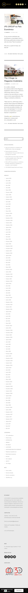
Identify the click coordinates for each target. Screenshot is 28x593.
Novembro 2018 (9, 388)
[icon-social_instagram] (21, 4)
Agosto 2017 (8, 421)
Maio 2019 (8, 374)
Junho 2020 (8, 344)
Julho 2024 (8, 229)
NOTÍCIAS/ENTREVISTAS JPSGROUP (13, 449)
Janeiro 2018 (8, 409)
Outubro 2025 (9, 197)
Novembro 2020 (9, 332)
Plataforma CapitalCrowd (11, 451)
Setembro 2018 (9, 393)
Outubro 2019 (9, 363)
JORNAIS (8, 442)
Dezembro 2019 (9, 358)
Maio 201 (8, 428)
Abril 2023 (8, 264)
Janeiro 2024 (8, 243)
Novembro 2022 (9, 276)
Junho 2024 (8, 232)
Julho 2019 (8, 370)
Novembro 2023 (9, 248)
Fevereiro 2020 (9, 353)
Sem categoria (9, 458)
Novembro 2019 (9, 360)
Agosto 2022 (8, 283)
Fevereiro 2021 (9, 325)
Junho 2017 (8, 423)
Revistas (15, 53)
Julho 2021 (8, 314)
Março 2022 (8, 295)
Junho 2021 (8, 316)
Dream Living (8, 437)
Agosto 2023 (8, 255)
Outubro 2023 (9, 250)
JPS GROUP (10, 53)
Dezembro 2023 (9, 246)
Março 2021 (8, 323)
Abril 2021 (8, 321)
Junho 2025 (8, 204)
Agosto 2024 (8, 227)
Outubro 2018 (9, 391)
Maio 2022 (8, 290)
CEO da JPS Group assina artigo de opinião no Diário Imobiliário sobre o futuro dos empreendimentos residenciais (14, 158)
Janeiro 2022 (8, 300)
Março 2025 (8, 211)
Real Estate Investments (11, 454)
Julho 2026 (8, 180)
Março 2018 (8, 405)
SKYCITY (7, 461)
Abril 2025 (8, 208)
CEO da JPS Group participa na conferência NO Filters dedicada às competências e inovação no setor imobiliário (14, 163)
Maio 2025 (8, 206)
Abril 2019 (8, 377)
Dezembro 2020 (9, 330)
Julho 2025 (8, 201)
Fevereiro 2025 (9, 213)
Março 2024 (8, 239)
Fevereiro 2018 (9, 407)
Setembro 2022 (9, 281)
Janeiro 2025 (8, 215)
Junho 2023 (8, 260)
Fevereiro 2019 (9, 381)
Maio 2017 (8, 426)
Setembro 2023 (9, 253)
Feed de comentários (10, 475)
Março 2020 (8, 351)
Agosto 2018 (8, 395)
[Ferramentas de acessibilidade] (5, 590)
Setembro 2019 (9, 365)
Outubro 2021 (9, 307)
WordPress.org (9, 477)
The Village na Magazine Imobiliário (13, 79)
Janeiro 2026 (8, 194)
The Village (20, 53)
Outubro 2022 (9, 278)
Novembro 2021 (9, 304)
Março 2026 (8, 190)
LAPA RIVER (8, 447)
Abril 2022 (8, 293)
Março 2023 (8, 267)
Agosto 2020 (8, 339)
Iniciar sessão (8, 470)
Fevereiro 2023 (9, 269)
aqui (10, 116)
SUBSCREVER (18, 590)
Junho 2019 (8, 372)
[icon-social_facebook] (16, 4)
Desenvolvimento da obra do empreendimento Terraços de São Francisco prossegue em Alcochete (14, 153)
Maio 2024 (8, 234)
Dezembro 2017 (9, 412)
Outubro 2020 (9, 335)
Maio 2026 (8, 185)
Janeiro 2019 (8, 384)
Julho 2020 (8, 342)
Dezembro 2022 (9, 274)
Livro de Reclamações (9, 530)
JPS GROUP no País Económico (12, 28)
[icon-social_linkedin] (18, 4)
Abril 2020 (8, 349)
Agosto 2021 (8, 311)
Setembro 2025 (9, 199)
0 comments (7, 32)
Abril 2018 (8, 402)
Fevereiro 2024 (9, 241)
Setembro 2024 (9, 225)
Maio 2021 (8, 318)
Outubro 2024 (9, 222)
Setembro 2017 (9, 419)
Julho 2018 (8, 398)
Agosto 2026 (8, 178)
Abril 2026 (8, 187)
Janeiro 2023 (8, 271)
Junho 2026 (8, 183)
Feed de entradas (9, 472)
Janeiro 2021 (8, 328)
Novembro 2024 (9, 220)
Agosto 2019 (8, 367)
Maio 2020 (8, 346)
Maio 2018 (8, 400)
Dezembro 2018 (9, 386)
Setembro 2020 (9, 337)
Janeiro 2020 (8, 356)
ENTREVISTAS (9, 440)
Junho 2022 (8, 288)
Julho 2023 (8, 257)
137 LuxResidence (9, 435)
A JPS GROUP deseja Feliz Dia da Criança (13, 167)
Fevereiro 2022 (9, 297)
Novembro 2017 (9, 414)
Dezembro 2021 (9, 302)
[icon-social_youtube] (23, 4)
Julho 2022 (8, 286)
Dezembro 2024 (9, 218)
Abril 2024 (8, 236)
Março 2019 (8, 379)
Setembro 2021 (9, 309)
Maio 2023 (8, 262)
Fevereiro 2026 (9, 192)
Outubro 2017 (9, 416)
